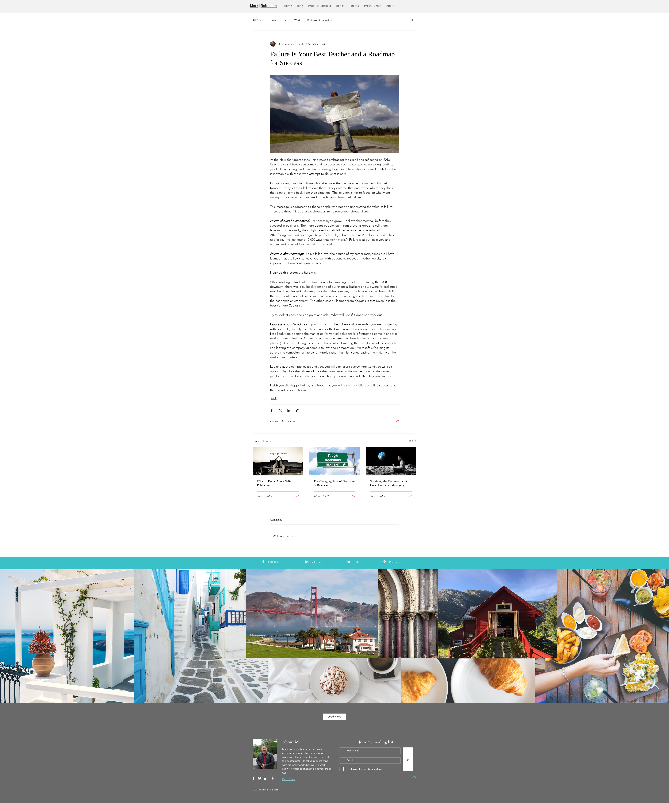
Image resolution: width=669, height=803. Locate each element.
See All (412, 440)
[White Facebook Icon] (263, 562)
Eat (285, 20)
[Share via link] (297, 410)
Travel (273, 20)
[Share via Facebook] (271, 410)
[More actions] (397, 44)
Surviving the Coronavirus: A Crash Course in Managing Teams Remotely (388, 483)
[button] (412, 20)
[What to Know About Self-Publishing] (278, 461)
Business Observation (319, 20)
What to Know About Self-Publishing (274, 483)
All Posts (258, 20)
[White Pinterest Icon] (384, 562)
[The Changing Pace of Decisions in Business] (334, 461)
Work (297, 20)
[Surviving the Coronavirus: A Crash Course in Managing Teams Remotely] (391, 461)
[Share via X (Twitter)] (280, 410)
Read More (288, 779)
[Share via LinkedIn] (288, 410)
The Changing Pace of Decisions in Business (334, 483)
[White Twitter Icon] (349, 562)
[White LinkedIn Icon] (307, 562)
